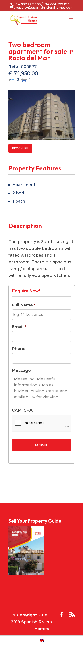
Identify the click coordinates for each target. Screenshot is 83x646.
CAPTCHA (22, 410)
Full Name (23, 305)
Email (19, 326)
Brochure (20, 148)
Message (21, 370)
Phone (18, 348)
